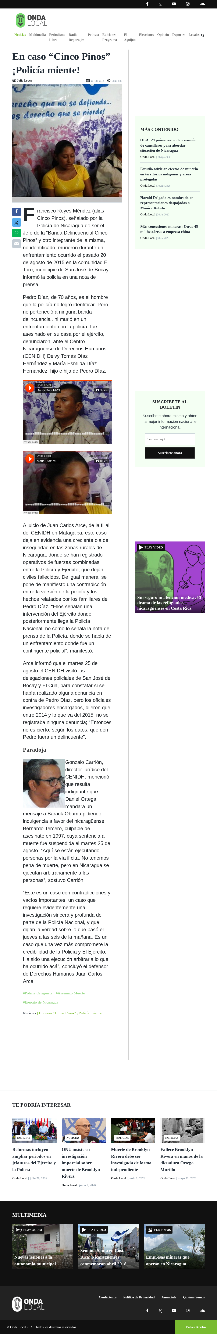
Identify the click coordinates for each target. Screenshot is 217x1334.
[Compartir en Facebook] (16, 211)
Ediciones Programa (109, 37)
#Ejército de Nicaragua (40, 1002)
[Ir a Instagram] (187, 4)
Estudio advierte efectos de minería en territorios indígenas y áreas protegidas (169, 174)
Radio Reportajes (76, 37)
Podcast (93, 34)
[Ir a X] (160, 1310)
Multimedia (37, 34)
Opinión (163, 34)
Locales (194, 34)
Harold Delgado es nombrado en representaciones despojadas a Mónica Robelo (166, 203)
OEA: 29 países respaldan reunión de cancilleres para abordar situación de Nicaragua (168, 145)
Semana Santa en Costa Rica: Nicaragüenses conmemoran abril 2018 (103, 1257)
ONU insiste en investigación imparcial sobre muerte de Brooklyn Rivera (81, 1163)
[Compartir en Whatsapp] (16, 233)
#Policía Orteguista (37, 993)
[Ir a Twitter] (160, 4)
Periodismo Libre (57, 37)
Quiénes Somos (194, 1297)
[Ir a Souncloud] (202, 4)
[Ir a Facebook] (147, 1310)
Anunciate (168, 1297)
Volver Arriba (196, 1327)
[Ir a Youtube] (174, 4)
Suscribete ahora (170, 453)
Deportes (178, 34)
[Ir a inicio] (31, 19)
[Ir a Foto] (67, 142)
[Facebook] (147, 4)
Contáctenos (108, 1297)
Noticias (20, 34)
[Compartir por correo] (16, 243)
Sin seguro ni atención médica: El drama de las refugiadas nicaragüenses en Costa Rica (169, 603)
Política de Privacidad (139, 1297)
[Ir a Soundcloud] (202, 1310)
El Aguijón (130, 37)
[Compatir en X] (16, 222)
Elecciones (146, 34)
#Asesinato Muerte (70, 993)
